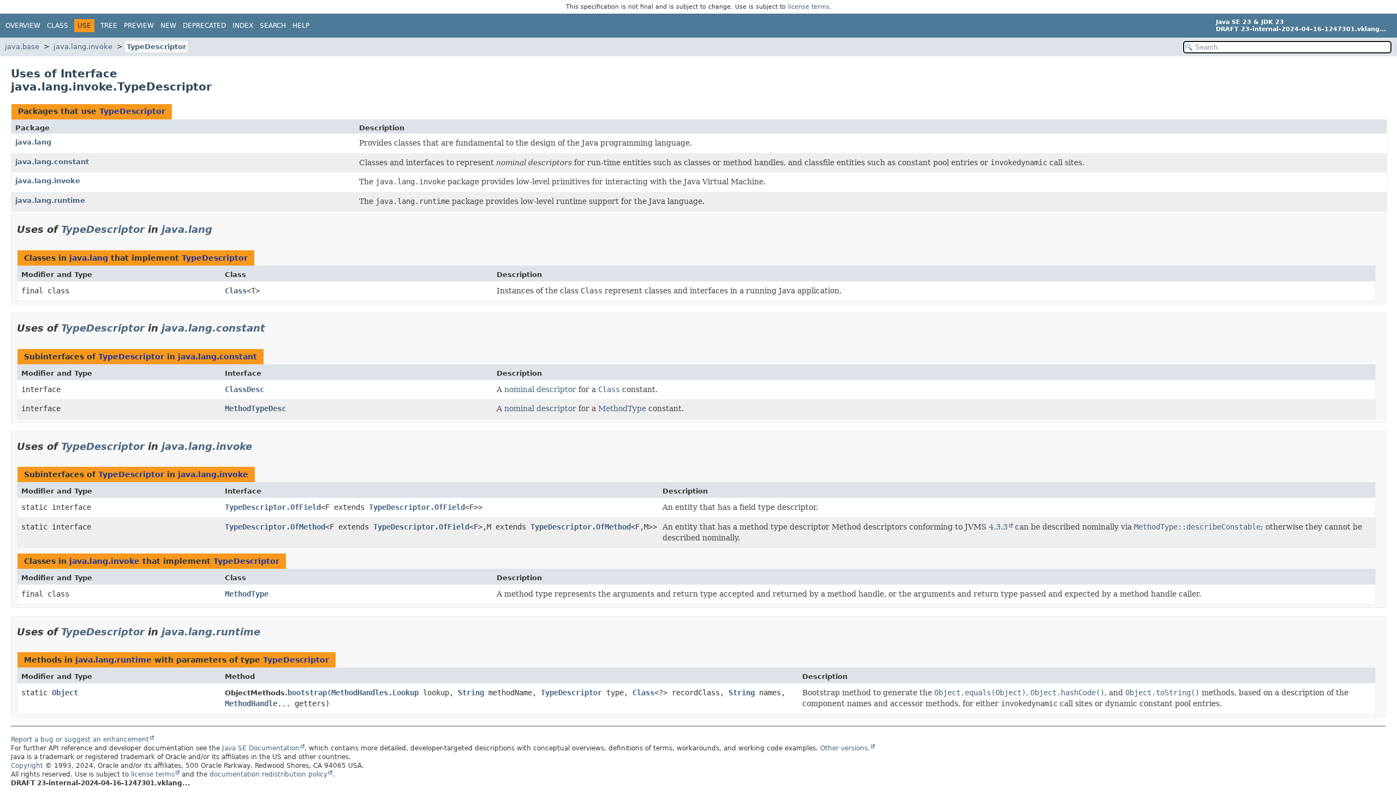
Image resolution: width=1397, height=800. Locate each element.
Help (300, 25)
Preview (139, 25)
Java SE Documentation (261, 748)
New (168, 25)
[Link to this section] (220, 229)
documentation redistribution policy (268, 774)
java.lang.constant (52, 162)
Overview (22, 25)
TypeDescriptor (156, 47)
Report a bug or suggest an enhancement (80, 739)
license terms (808, 6)
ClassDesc (244, 389)
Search (273, 25)
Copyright (27, 765)
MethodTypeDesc (255, 408)
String (471, 692)
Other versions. (845, 748)
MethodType (622, 408)
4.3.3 (998, 526)
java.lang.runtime (50, 200)
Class (57, 25)
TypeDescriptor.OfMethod (275, 526)
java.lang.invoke (82, 47)
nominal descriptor (540, 389)
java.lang (33, 142)
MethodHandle (251, 703)
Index (242, 25)
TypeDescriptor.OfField (273, 507)
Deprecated (204, 25)
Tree (108, 25)
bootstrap (307, 692)
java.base (22, 47)
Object (65, 692)
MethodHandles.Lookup (375, 692)
